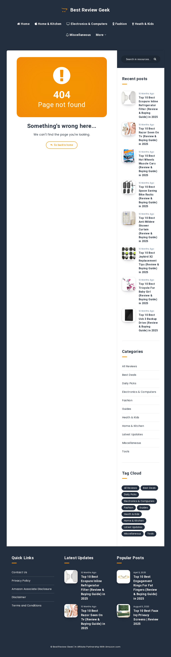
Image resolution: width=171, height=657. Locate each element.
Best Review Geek (89, 10)
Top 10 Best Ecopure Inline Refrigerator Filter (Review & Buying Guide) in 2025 (148, 107)
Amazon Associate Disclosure (32, 589)
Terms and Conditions (26, 605)
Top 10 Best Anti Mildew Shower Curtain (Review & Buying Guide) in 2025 (148, 229)
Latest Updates (132, 434)
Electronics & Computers (88, 24)
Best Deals (129, 375)
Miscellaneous (80, 35)
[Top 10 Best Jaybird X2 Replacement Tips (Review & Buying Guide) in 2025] (128, 253)
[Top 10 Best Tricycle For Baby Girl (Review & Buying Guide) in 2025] (128, 284)
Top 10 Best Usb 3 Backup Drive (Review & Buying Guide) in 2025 (148, 322)
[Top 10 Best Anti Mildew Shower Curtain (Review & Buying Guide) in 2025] (128, 218)
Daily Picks (129, 383)
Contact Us (19, 572)
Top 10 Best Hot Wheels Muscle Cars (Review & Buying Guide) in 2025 (148, 165)
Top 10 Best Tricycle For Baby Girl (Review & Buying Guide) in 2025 (148, 293)
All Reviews (129, 366)
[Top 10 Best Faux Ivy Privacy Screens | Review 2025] (123, 610)
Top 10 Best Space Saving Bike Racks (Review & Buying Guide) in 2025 (148, 196)
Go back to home (63, 145)
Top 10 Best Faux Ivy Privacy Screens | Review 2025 (145, 617)
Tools (125, 451)
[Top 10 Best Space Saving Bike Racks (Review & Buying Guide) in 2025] (128, 187)
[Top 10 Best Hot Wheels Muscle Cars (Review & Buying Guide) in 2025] (128, 156)
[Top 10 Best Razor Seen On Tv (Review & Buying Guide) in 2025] (128, 129)
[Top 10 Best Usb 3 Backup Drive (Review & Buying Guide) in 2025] (128, 315)
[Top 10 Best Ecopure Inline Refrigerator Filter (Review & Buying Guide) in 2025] (128, 97)
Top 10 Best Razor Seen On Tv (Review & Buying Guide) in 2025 (149, 136)
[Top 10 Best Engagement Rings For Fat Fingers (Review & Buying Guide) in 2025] (123, 576)
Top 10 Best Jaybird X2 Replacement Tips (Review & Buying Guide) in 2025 (149, 262)
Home (25, 24)
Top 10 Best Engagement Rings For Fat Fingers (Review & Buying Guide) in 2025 (145, 587)
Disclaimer (19, 597)
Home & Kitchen (49, 24)
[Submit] (155, 59)
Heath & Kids (144, 24)
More (100, 35)
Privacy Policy (21, 581)
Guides (126, 409)
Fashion (121, 24)
